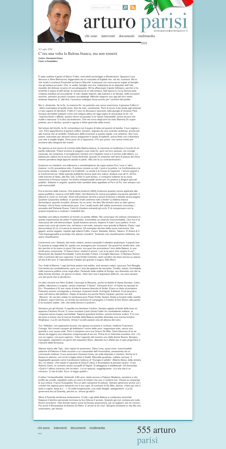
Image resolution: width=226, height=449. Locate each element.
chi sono (91, 35)
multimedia (146, 35)
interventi (108, 35)
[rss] (133, 7)
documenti (126, 35)
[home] (59, 20)
